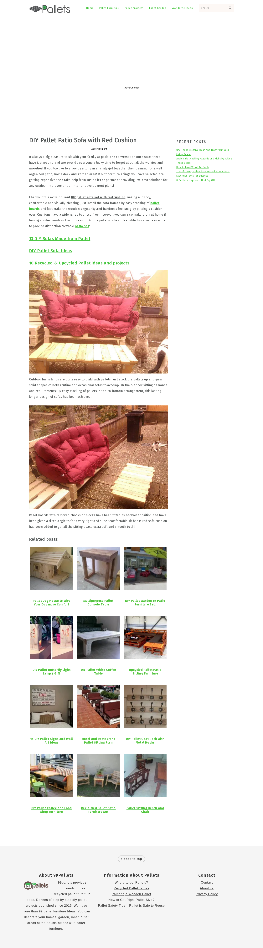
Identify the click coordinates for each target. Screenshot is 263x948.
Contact (207, 882)
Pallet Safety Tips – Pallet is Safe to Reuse (131, 905)
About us (207, 888)
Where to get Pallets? (131, 882)
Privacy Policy (207, 894)
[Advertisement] (131, 48)
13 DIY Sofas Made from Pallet (59, 238)
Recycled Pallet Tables (131, 888)
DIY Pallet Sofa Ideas (50, 250)
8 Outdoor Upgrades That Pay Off (195, 180)
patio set (82, 226)
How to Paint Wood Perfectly (192, 167)
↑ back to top (131, 858)
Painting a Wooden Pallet (131, 894)
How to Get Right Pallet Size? (131, 899)
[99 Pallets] (49, 11)
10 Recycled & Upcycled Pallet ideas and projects (79, 263)
